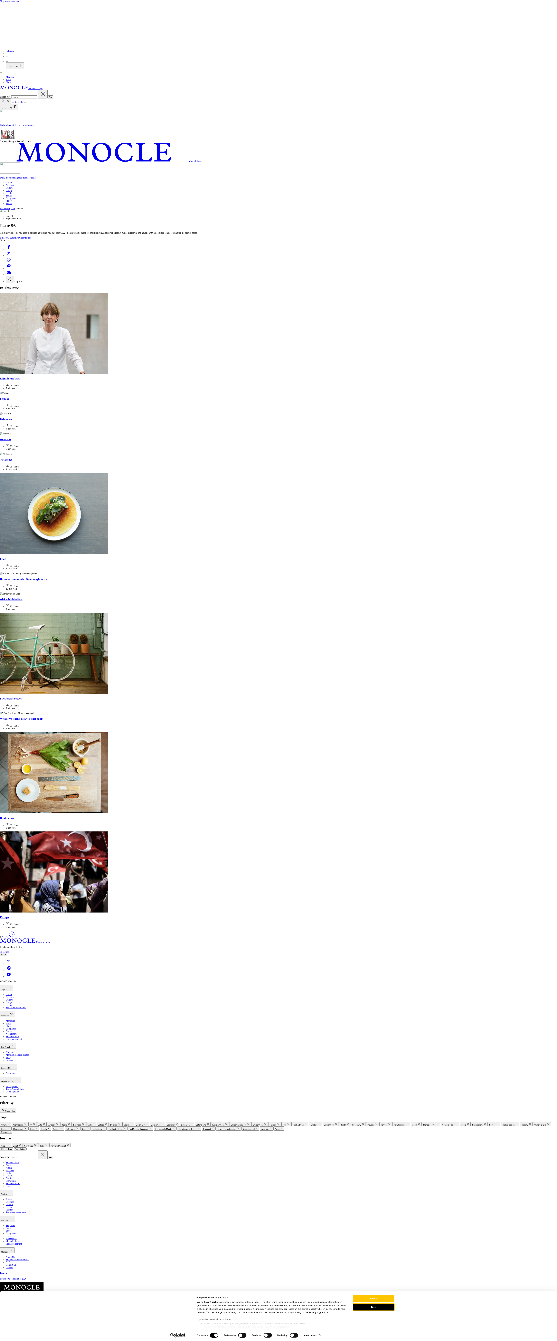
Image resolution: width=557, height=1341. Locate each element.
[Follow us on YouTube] (9, 976)
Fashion (9, 193)
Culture (9, 188)
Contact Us (6, 1068)
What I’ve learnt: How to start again (21, 718)
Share (3, 955)
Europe (4, 917)
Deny (373, 1307)
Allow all (373, 1298)
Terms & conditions (15, 1089)
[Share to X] (9, 255)
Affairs (9, 182)
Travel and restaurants (16, 1007)
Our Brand (5, 1047)
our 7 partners (213, 1302)
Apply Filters (20, 1149)
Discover (5, 1016)
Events (9, 203)
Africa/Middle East (11, 599)
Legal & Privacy (8, 1081)
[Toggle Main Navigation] (1, 72)
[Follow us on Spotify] (9, 970)
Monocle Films (13, 1183)
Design (9, 190)
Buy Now (5, 238)
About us (10, 1052)
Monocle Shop (12, 1162)
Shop (8, 82)
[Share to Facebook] (9, 249)
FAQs (8, 1057)
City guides (11, 198)
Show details (310, 1335)
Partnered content (14, 1039)
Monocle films (12, 1036)
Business (10, 185)
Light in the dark (10, 378)
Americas (5, 439)
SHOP (9, 201)
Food (3, 558)
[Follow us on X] (9, 963)
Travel (9, 195)
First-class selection (11, 698)
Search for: (5, 97)
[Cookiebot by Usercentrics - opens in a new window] (177, 1335)
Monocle (5, 1252)
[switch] (242, 1335)
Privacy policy (12, 1086)
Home (3, 208)
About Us (10, 1257)
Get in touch (11, 1073)
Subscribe (10, 51)
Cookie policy (12, 1091)
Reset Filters (6, 1149)
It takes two (7, 818)
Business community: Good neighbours (23, 579)
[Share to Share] (10, 279)
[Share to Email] (9, 274)
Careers (9, 1060)
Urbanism (6, 419)
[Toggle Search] (5, 101)
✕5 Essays (6, 459)
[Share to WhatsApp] (9, 262)
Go (50, 97)
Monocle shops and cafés (17, 1055)
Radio (8, 79)
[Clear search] (43, 94)
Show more (6, 1132)
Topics (4, 989)
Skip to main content (9, 1)
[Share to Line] (9, 268)
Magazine (10, 77)
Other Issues (25, 238)
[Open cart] (7, 61)
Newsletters (11, 1034)
